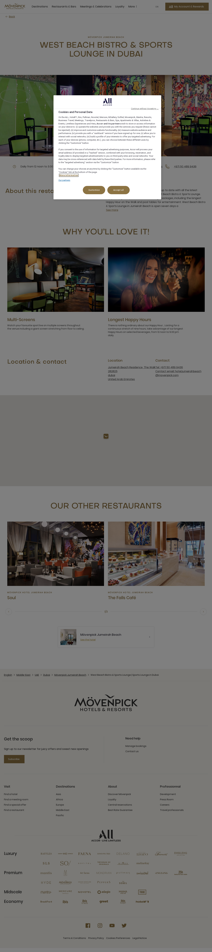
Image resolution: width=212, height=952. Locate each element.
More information (68, 175)
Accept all (118, 190)
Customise (94, 190)
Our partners (64, 180)
